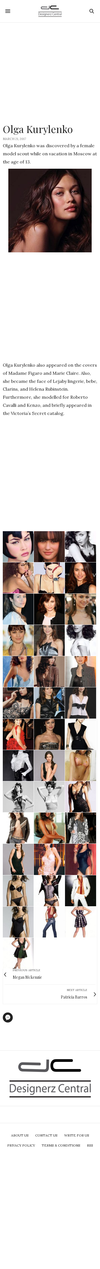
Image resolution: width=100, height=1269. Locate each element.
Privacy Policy (21, 1145)
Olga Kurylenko (38, 129)
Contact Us (46, 1135)
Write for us (76, 1135)
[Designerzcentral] (50, 11)
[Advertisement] (50, 73)
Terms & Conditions (61, 1145)
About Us (20, 1135)
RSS (90, 1145)
